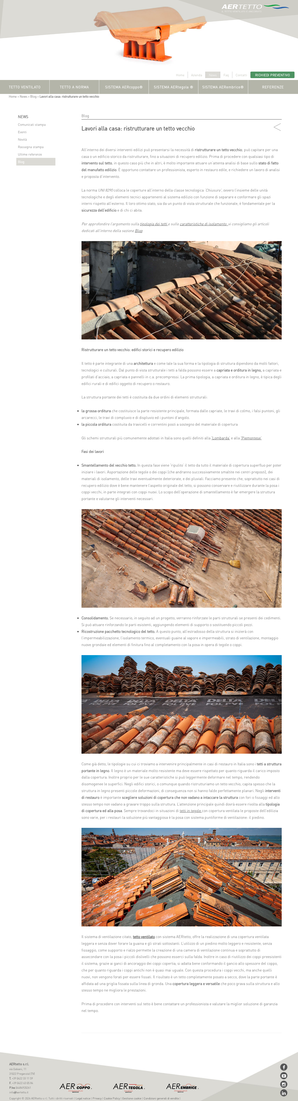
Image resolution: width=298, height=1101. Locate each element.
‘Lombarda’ (220, 437)
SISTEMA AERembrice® (223, 87)
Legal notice (83, 1098)
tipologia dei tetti (154, 223)
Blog (33, 96)
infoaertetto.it (18, 1092)
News (213, 75)
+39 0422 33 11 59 (22, 1078)
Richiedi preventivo (272, 75)
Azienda (196, 75)
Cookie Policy (112, 1098)
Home (180, 75)
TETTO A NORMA (74, 87)
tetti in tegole (191, 810)
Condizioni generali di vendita (161, 1098)
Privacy (97, 1098)
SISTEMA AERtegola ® (173, 87)
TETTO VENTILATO (25, 87)
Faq (226, 75)
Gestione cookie (131, 1098)
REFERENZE (273, 87)
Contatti (241, 75)
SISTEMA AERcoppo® (124, 87)
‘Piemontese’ (251, 437)
